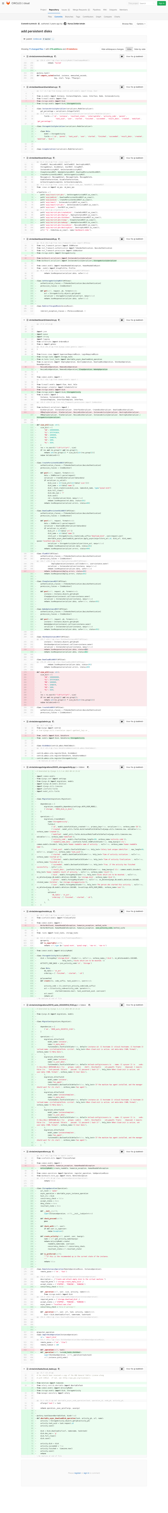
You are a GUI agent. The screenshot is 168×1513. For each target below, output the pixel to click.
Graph (98, 17)
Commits (58, 17)
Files (50, 17)
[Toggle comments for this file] (122, 56)
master (47, 39)
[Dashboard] (8, 4)
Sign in (161, 3)
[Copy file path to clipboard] (55, 56)
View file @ (134, 56)
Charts (117, 17)
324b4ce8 (37, 39)
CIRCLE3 (16, 3)
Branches (69, 17)
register (77, 1473)
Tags (78, 17)
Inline (129, 49)
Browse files (127, 24)
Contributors (88, 17)
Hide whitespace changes (112, 49)
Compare (108, 17)
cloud (26, 3)
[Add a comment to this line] (21, 63)
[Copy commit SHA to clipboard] (39, 23)
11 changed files (36, 49)
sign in (86, 1473)
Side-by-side (139, 49)
